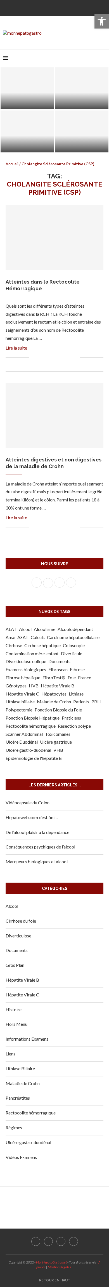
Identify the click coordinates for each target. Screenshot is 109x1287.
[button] (101, 21)
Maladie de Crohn (54, 701)
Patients (81, 701)
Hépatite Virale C (22, 693)
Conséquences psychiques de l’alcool (40, 846)
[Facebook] (41, 7)
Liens (10, 1053)
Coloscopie (74, 645)
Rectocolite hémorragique (31, 726)
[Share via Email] (75, 357)
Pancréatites (18, 1097)
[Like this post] (33, 357)
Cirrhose (14, 645)
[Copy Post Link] (69, 357)
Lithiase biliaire (20, 701)
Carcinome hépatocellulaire (73, 637)
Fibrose (77, 669)
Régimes (14, 1127)
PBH (96, 701)
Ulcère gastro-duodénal (28, 750)
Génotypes (16, 685)
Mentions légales (59, 1267)
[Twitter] (50, 7)
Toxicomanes (57, 734)
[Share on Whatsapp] (63, 357)
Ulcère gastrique (56, 741)
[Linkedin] (68, 7)
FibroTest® (53, 677)
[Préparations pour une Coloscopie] (27, 88)
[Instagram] (59, 7)
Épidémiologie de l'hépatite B (34, 758)
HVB (34, 685)
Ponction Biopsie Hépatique (33, 717)
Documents (59, 661)
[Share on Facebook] (40, 357)
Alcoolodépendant (75, 629)
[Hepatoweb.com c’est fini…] (81, 88)
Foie (72, 677)
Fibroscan (58, 669)
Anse (10, 637)
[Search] (103, 58)
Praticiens (71, 717)
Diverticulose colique (26, 661)
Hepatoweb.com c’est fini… (32, 817)
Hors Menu (16, 1024)
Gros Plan (15, 965)
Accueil (12, 163)
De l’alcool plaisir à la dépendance (37, 832)
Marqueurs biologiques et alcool (37, 861)
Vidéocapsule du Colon (27, 802)
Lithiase (76, 693)
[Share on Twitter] (46, 357)
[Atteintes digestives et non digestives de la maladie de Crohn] (54, 415)
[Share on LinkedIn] (58, 357)
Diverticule (71, 653)
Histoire (14, 1009)
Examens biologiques (26, 669)
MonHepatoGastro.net (51, 1262)
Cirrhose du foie (21, 920)
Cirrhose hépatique (42, 645)
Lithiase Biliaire (20, 1068)
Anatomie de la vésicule (27, 146)
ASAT (23, 637)
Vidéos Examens (21, 1157)
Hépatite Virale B (57, 685)
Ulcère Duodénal (22, 741)
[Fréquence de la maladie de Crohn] (81, 131)
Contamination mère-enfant (32, 653)
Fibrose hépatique (23, 677)
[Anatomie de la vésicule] (27, 131)
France (84, 677)
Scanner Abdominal (24, 734)
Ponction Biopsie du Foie (58, 709)
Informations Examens (27, 1038)
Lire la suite (16, 347)
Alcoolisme (44, 629)
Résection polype (74, 726)
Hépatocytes (54, 693)
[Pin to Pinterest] (52, 357)
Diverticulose (18, 935)
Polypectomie (19, 709)
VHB (58, 750)
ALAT (11, 629)
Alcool (25, 629)
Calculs (38, 637)
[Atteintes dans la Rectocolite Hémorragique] (54, 237)
